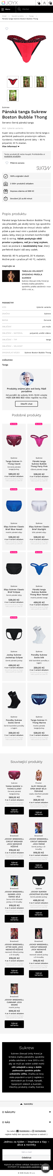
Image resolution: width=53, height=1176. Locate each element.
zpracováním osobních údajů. (33, 1167)
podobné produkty (12, 156)
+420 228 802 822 (15, 397)
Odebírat (26, 1157)
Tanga (31, 16)
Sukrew (5, 107)
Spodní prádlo (18, 16)
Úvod (4, 16)
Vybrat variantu (14, 811)
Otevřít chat (26, 404)
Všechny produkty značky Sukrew (26, 1087)
